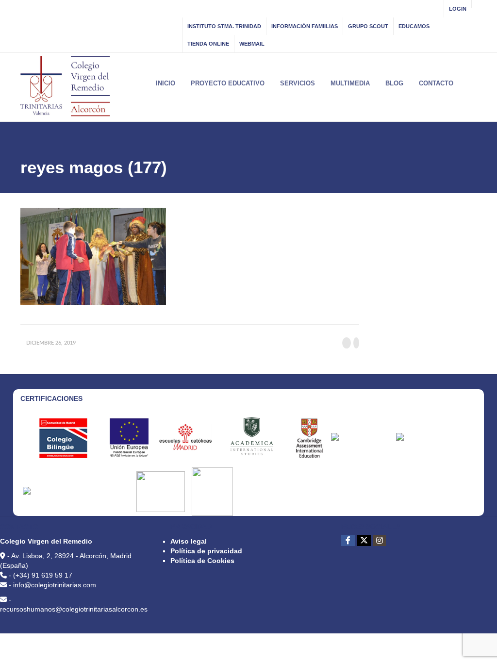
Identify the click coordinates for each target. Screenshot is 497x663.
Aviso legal (188, 541)
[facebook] (348, 540)
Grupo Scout (368, 26)
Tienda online (208, 44)
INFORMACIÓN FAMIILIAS (304, 26)
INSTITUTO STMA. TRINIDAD (224, 26)
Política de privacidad (206, 551)
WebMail (252, 44)
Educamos (414, 26)
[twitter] (364, 540)
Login (457, 9)
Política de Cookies (202, 560)
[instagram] (379, 540)
